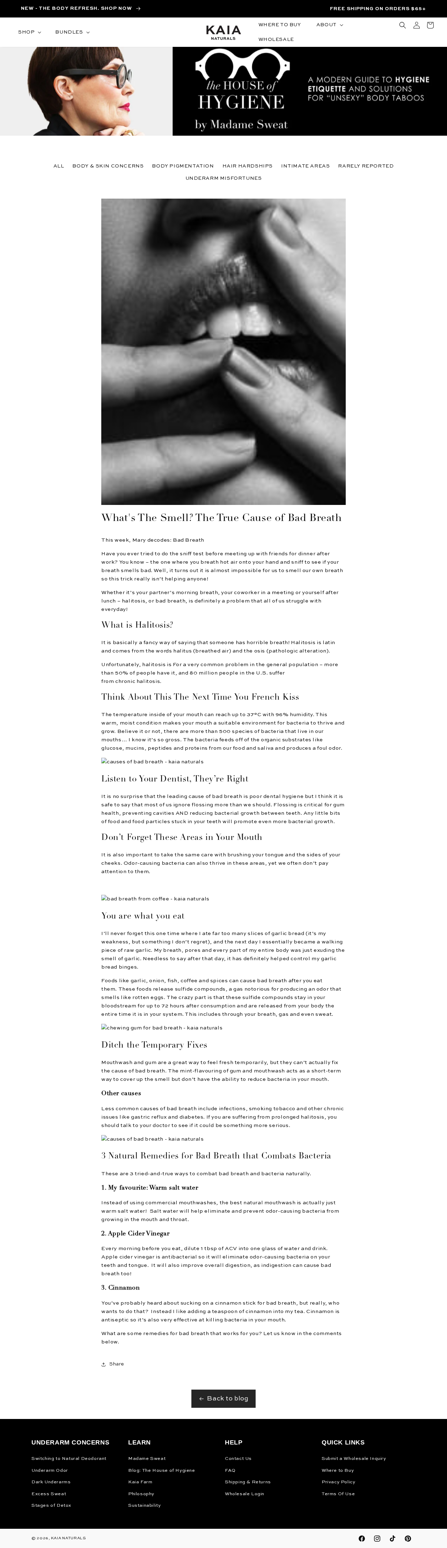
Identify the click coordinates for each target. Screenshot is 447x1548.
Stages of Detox (51, 1505)
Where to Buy (338, 1470)
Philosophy (141, 1494)
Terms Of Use (338, 1494)
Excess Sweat (48, 1494)
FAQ (230, 1470)
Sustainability (144, 1505)
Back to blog (227, 1399)
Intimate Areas (305, 166)
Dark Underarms (51, 1482)
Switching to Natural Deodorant (69, 1458)
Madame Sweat (147, 1458)
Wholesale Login (244, 1494)
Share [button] (116, 1364)
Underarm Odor (49, 1470)
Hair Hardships (247, 166)
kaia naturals (68, 1538)
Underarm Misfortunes (223, 178)
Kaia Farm (140, 1482)
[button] (29, 32)
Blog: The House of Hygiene (161, 1470)
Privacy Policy (338, 1482)
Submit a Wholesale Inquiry (354, 1458)
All (58, 166)
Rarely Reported (366, 166)
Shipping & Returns (248, 1482)
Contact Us (238, 1458)
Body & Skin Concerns (108, 166)
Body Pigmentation (183, 166)
